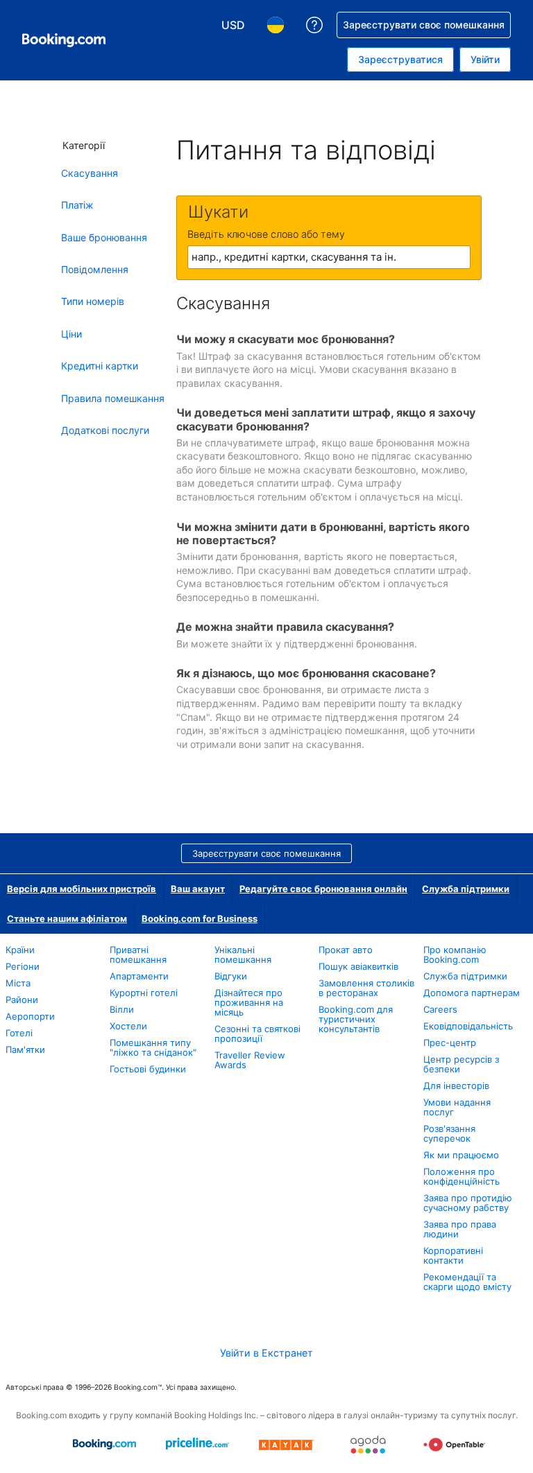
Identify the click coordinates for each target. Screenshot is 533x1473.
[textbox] (329, 257)
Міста (18, 982)
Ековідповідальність (468, 1025)
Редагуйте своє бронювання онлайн (323, 888)
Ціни (71, 334)
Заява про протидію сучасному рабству (467, 1202)
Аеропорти (30, 1016)
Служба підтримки (465, 888)
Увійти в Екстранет (266, 1353)
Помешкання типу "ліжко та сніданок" (153, 1047)
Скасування (89, 173)
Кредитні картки (99, 366)
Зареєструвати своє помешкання (266, 853)
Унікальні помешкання (242, 954)
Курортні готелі (144, 992)
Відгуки (230, 976)
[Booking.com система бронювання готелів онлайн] (63, 40)
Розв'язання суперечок (449, 1133)
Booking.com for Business (199, 918)
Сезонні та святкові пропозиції (257, 1033)
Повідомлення (94, 269)
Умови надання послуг (457, 1107)
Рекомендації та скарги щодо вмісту (467, 1281)
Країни (20, 949)
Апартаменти (139, 976)
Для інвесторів (456, 1085)
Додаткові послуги (105, 430)
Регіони (23, 966)
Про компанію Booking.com (455, 954)
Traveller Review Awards (249, 1059)
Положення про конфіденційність (461, 1176)
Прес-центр (449, 1042)
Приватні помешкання (138, 954)
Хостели (128, 1025)
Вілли (122, 1009)
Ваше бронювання (104, 237)
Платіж (77, 205)
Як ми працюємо (461, 1154)
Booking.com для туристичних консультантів (356, 1019)
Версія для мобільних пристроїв (81, 888)
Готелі (19, 1032)
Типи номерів (92, 301)
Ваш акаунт (198, 888)
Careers (440, 1009)
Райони (22, 999)
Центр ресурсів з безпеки (461, 1064)
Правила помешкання (112, 398)
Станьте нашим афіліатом (67, 918)
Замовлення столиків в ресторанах (366, 987)
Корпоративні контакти (453, 1255)
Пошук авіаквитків (358, 966)
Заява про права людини (459, 1229)
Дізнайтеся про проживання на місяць (248, 1002)
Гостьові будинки (148, 1068)
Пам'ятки (25, 1049)
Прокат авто (346, 949)
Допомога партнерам (471, 992)
